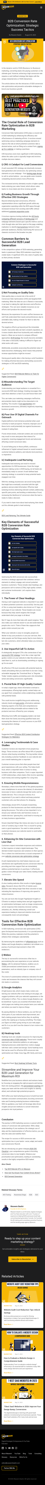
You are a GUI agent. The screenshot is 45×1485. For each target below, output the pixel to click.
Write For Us (23, 1457)
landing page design (34, 173)
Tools (30, 1453)
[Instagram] (16, 1448)
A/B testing (15, 338)
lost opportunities (25, 404)
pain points (20, 703)
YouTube (17, 1453)
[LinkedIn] (3, 1448)
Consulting (37, 1453)
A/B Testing (7, 1195)
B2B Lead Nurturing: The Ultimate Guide (16, 516)
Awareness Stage (20, 1195)
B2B (30, 1195)
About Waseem (7, 1453)
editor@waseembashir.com (11, 1463)
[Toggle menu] (41, 7)
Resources (13, 1457)
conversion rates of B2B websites (14, 1040)
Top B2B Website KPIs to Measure (17, 1169)
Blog (24, 1453)
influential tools (31, 942)
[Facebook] (13, 1448)
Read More (7, 1324)
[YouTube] (9, 1448)
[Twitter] (6, 1448)
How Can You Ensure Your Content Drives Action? (22, 1173)
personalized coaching (32, 1086)
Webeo (4, 964)
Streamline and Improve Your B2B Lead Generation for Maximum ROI (20, 1073)
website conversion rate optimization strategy (22, 856)
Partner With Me (9, 1468)
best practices (22, 227)
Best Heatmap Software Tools (26, 1063)
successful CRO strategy (11, 655)
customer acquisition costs (19, 212)
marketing (22, 16)
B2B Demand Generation (13, 1176)
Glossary (4, 1457)
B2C (36, 1195)
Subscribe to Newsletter (21, 1259)
